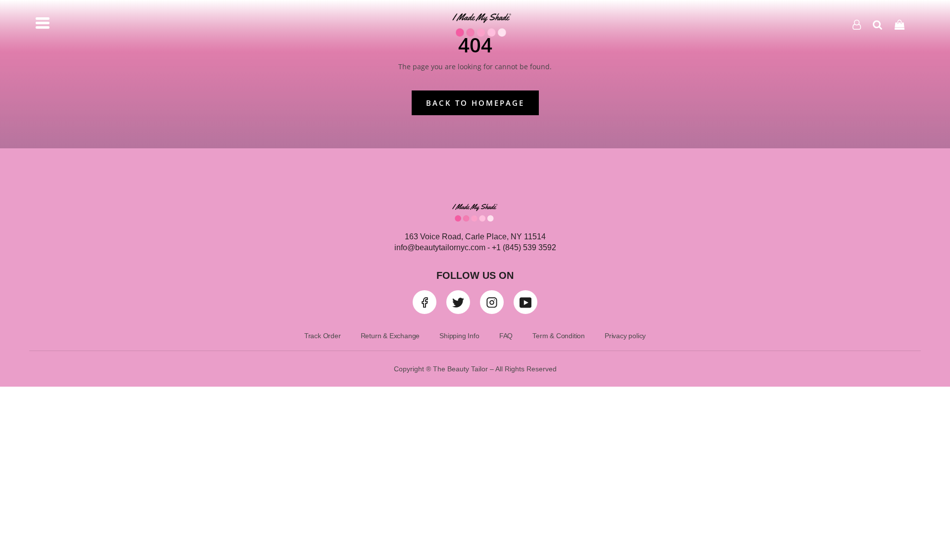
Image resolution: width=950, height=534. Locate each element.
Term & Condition (558, 336)
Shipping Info (459, 336)
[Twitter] (458, 302)
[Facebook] (424, 302)
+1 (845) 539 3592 (523, 247)
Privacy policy (625, 336)
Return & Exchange (390, 336)
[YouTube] (525, 302)
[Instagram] (491, 302)
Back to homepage (475, 103)
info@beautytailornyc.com (439, 247)
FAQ (506, 336)
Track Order (322, 336)
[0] (899, 24)
